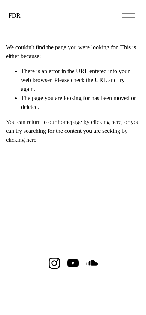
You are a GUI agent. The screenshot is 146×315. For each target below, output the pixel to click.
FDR (15, 15)
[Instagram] (54, 263)
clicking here (106, 122)
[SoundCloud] (92, 263)
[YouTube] (73, 263)
